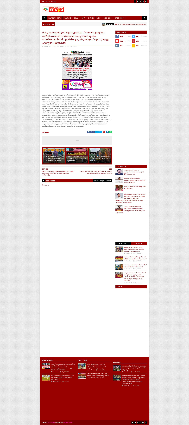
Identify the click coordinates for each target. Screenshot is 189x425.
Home (43, 1)
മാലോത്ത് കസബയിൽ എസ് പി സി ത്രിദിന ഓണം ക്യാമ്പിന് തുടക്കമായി (77, 158)
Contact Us (53, 1)
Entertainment (119, 18)
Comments (139, 244)
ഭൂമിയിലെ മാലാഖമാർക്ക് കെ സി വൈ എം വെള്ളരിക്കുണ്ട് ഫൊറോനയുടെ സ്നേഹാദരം (62, 377)
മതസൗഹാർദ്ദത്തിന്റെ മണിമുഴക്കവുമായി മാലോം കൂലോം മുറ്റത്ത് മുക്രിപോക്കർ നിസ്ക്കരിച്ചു (134, 368)
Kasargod (93, 153)
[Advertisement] (111, 9)
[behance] (146, 1)
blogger (96, 181)
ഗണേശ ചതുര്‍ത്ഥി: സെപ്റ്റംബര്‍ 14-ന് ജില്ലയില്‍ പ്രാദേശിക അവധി (100, 158)
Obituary (91, 18)
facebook (108, 181)
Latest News (98, 24)
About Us (48, 1)
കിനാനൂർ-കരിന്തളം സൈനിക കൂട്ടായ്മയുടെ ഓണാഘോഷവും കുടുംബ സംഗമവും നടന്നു (132, 24)
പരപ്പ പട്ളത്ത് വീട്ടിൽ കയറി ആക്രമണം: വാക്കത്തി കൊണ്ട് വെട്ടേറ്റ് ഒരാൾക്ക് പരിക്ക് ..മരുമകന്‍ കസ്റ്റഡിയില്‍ (130, 209)
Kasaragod (67, 18)
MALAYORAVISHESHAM (54, 18)
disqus (102, 181)
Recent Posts (123, 244)
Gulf (83, 18)
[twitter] (138, 1)
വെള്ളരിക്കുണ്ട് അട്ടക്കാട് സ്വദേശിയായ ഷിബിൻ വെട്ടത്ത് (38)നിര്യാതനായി (134, 172)
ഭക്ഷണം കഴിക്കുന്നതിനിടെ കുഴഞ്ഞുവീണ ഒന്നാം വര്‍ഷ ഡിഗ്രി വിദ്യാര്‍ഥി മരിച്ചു (134, 180)
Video (99, 18)
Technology (107, 18)
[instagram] (143, 1)
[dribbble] (140, 1)
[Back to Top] (146, 422)
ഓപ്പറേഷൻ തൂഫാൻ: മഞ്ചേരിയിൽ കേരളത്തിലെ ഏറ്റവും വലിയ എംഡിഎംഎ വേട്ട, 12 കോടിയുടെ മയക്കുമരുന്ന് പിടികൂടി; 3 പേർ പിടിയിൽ (135, 276)
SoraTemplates (51, 422)
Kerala (76, 18)
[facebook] (135, 1)
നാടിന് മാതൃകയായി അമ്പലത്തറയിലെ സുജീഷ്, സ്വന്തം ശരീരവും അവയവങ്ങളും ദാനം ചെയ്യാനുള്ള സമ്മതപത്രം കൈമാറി (63, 367)
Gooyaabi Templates (68, 422)
